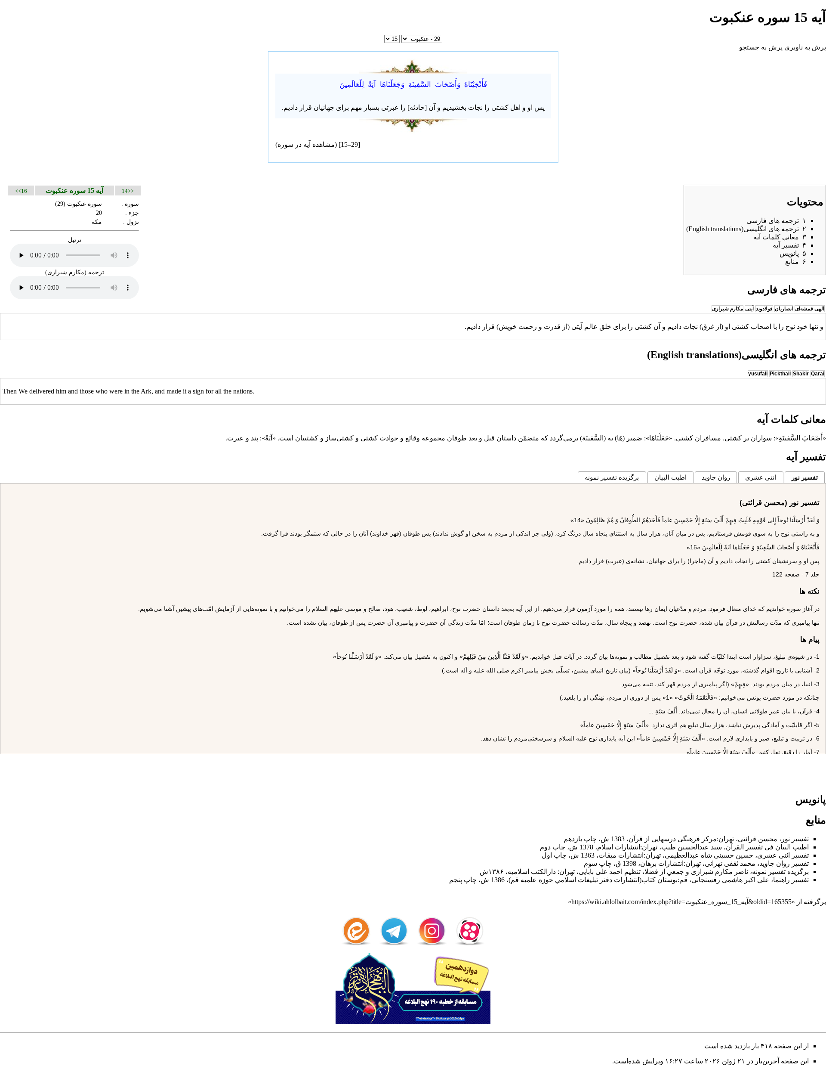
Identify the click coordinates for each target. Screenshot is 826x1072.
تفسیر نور (805, 477)
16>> (21, 191)
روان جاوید (716, 477)
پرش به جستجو (761, 47)
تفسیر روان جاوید (784, 863)
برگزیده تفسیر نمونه (612, 477)
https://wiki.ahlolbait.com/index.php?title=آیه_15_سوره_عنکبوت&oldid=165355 (681, 901)
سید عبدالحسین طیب (691, 847)
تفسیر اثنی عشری (783, 855)
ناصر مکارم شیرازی (719, 871)
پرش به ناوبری (805, 47)
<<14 (128, 191)
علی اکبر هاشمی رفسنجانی (730, 879)
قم (683, 879)
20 (99, 212)
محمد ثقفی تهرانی (730, 863)
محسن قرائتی (757, 839)
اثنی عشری (760, 477)
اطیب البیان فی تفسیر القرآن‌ (767, 847)
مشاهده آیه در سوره (306, 144)
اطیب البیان (670, 477)
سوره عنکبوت (84, 203)
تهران (726, 839)
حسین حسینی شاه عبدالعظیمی (709, 855)
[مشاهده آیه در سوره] (413, 65)
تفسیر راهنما (791, 879)
